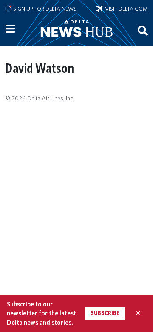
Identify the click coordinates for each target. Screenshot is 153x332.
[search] (143, 30)
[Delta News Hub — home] (76, 40)
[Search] (143, 30)
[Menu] (10, 29)
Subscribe (105, 313)
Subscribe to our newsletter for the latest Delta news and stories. (41, 313)
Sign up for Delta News (44, 8)
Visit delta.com (125, 8)
